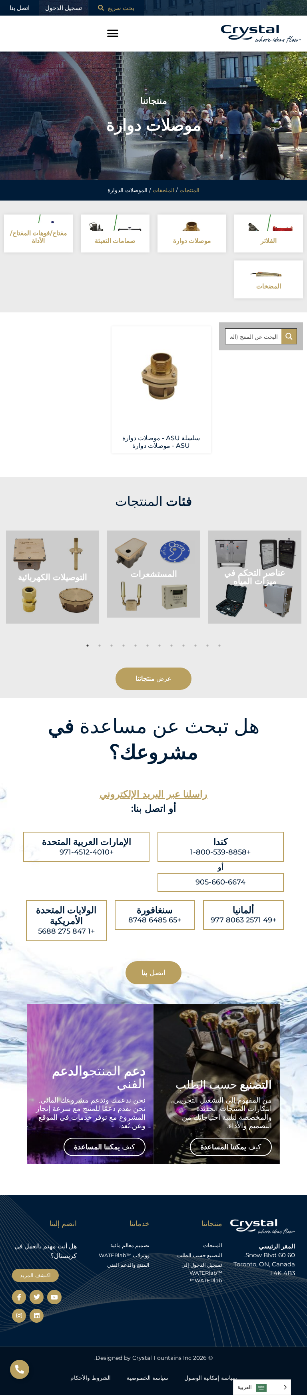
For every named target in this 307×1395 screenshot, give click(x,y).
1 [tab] (88, 646)
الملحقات (163, 190)
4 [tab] (124, 646)
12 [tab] (219, 646)
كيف (230, 1147)
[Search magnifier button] (289, 336)
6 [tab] (148, 646)
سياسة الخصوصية (147, 1377)
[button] (113, 34)
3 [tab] (112, 646)
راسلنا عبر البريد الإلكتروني (153, 794)
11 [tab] (207, 646)
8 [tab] (171, 646)
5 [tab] (136, 646)
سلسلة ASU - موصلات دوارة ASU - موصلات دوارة (161, 441)
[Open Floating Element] (19, 1369)
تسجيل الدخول (63, 8)
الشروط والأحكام (90, 1377)
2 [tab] (100, 646)
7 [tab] (159, 646)
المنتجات (189, 190)
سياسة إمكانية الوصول (210, 1377)
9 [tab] (183, 646)
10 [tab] (195, 646)
